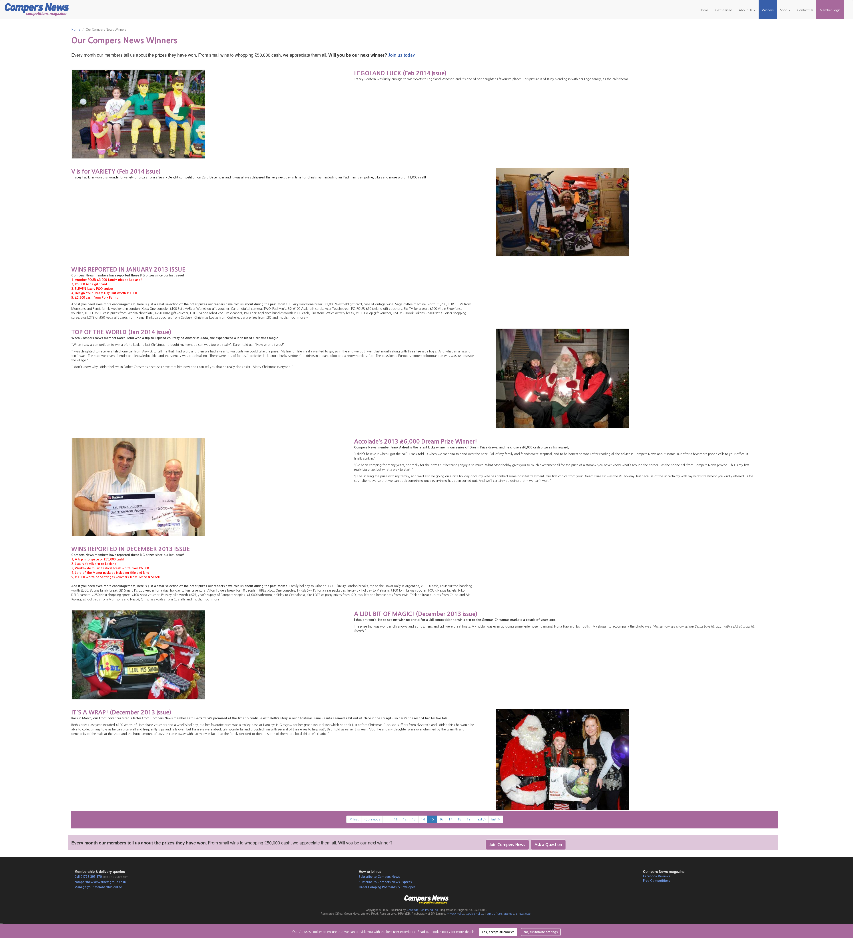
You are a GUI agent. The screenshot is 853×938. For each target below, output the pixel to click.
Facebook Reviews (656, 876)
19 (468, 819)
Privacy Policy (455, 913)
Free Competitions (656, 880)
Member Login (830, 10)
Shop (784, 10)
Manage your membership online (98, 887)
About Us (746, 10)
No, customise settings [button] (541, 932)
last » (495, 819)
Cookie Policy (474, 913)
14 (423, 819)
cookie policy (441, 931)
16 (441, 819)
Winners (767, 10)
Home (704, 10)
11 (395, 819)
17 (450, 819)
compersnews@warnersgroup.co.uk (100, 882)
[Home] (39, 9)
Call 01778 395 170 (88, 876)
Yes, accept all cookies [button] (498, 932)
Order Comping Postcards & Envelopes (387, 887)
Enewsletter (524, 913)
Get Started (723, 10)
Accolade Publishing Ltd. (423, 909)
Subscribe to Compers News (379, 876)
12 (405, 819)
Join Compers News (507, 845)
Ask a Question (548, 845)
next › (481, 819)
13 (414, 819)
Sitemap (509, 913)
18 (459, 819)
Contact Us (805, 10)
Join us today (401, 55)
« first (354, 819)
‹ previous (372, 819)
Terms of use (493, 913)
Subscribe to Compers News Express (385, 882)
